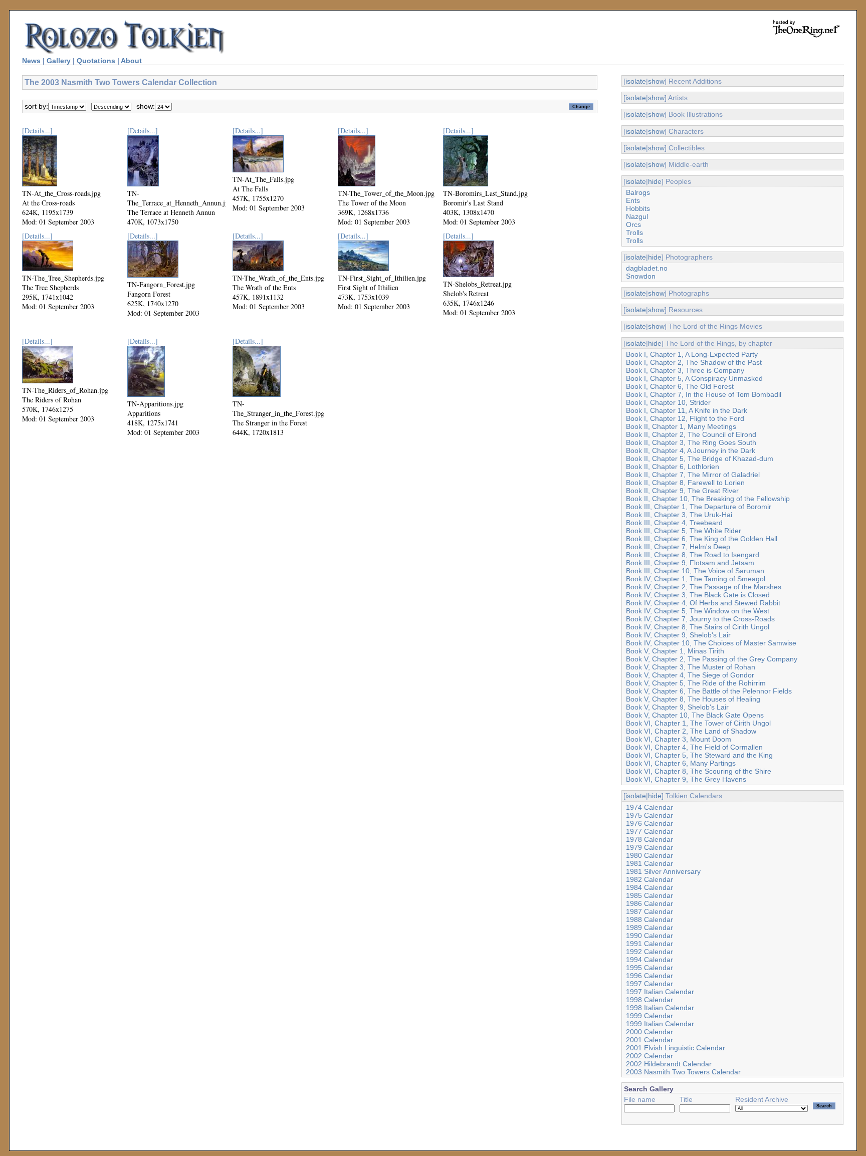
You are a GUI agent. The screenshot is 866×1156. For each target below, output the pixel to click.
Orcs (633, 224)
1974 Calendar (649, 807)
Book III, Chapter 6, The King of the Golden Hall (701, 539)
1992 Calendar (649, 952)
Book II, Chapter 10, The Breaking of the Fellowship (708, 499)
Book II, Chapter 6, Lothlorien (672, 467)
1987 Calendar (649, 911)
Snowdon (641, 276)
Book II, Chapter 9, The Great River (682, 491)
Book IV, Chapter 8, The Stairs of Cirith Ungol (697, 627)
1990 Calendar (649, 936)
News (31, 61)
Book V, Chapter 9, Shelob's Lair (677, 707)
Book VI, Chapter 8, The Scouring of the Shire (698, 771)
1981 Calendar (649, 863)
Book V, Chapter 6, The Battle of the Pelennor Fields (709, 691)
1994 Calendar (649, 960)
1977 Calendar (649, 831)
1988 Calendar (649, 919)
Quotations (96, 61)
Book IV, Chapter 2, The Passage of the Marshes (703, 587)
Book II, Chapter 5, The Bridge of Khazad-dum (699, 458)
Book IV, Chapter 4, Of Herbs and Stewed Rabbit (703, 603)
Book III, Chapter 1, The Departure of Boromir (698, 507)
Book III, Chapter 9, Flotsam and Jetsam (690, 563)
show (656, 81)
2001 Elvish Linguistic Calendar (675, 1048)
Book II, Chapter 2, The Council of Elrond (691, 434)
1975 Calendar (649, 815)
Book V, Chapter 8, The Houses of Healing (693, 699)
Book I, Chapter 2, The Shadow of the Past (694, 362)
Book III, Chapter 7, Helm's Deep (678, 547)
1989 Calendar (649, 927)
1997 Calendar (649, 984)
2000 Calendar (649, 1032)
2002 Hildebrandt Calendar (669, 1064)
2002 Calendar (649, 1056)
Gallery (59, 61)
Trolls (634, 232)
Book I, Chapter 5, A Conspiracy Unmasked (694, 378)
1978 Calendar (649, 839)
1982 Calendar (649, 879)
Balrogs (638, 192)
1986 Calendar (649, 903)
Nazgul (637, 216)
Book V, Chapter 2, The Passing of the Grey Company (711, 659)
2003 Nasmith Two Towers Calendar (683, 1072)
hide (655, 181)
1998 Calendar (649, 1000)
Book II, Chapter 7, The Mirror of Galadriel (693, 475)
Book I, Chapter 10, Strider (668, 402)
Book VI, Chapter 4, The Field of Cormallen (694, 747)
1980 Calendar (649, 855)
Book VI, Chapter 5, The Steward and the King (699, 755)
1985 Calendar (649, 895)
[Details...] (37, 130)
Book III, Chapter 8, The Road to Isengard (692, 555)
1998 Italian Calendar (660, 1008)
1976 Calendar (649, 823)
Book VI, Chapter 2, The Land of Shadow (691, 731)
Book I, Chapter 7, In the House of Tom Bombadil (703, 394)
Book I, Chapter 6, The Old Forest (680, 386)
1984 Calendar (649, 887)
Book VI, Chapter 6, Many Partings (681, 763)
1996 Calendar (649, 976)
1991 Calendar (649, 944)
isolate (635, 81)
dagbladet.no (647, 268)
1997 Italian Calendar (660, 992)
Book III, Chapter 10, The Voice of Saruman (695, 571)
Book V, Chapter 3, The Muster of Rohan (690, 667)
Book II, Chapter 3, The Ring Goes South (691, 442)
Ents (633, 200)
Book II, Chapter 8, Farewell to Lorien (685, 483)
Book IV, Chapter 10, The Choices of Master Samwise (711, 643)
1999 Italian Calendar (660, 1024)
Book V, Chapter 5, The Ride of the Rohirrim (696, 683)
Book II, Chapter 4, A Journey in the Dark (690, 450)
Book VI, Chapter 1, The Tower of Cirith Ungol (698, 723)
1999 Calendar (649, 1016)
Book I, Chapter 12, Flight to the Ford (685, 418)
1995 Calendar (649, 968)
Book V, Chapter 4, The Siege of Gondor (690, 675)
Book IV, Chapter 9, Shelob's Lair (678, 635)
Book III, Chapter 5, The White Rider (683, 531)
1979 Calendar (649, 847)
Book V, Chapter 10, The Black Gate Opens (695, 715)
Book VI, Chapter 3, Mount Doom (678, 739)
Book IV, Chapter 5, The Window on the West (697, 611)
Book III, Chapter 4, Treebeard (674, 523)
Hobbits (638, 208)
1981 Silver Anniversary (663, 871)
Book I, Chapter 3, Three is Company (685, 370)
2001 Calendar (649, 1040)
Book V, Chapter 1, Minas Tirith (675, 651)
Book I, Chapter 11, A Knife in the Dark (686, 410)
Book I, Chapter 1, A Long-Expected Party (692, 354)
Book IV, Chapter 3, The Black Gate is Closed (698, 595)
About (131, 61)
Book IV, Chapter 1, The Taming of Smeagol (695, 579)
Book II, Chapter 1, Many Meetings (681, 426)
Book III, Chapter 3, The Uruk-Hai (679, 515)
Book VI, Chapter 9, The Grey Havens (686, 779)
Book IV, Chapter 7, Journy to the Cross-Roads (700, 619)
